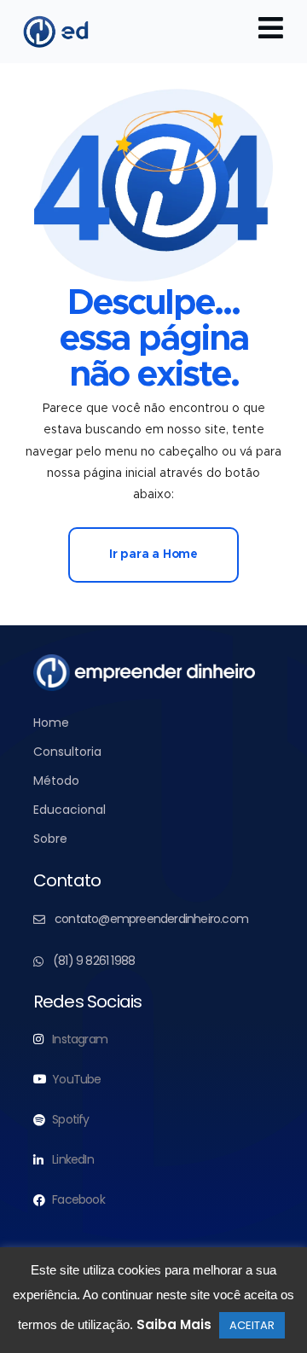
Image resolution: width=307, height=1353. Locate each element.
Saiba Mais (173, 1324)
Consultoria (67, 751)
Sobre (50, 838)
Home (51, 722)
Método (56, 780)
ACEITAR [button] (252, 1325)
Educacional (69, 809)
